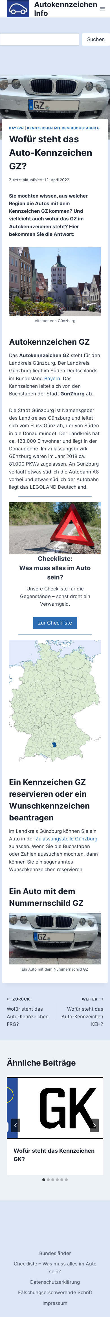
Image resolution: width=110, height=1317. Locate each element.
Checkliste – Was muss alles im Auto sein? (55, 1267)
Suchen (96, 39)
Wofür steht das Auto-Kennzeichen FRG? (28, 1012)
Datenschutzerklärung (55, 1282)
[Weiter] (94, 1125)
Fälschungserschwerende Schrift (55, 1292)
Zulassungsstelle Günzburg (66, 839)
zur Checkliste (55, 623)
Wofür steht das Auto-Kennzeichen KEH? (82, 1012)
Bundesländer (55, 1253)
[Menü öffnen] (102, 9)
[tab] (43, 1179)
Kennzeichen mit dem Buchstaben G (63, 128)
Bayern (16, 128)
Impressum (55, 1303)
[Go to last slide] (15, 1125)
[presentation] (55, 1107)
